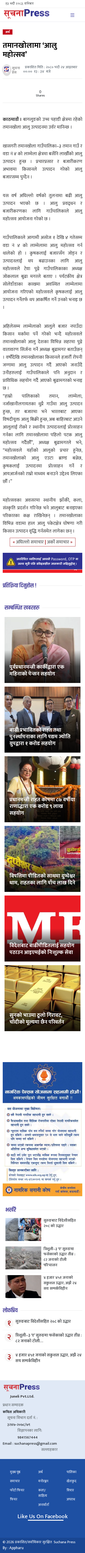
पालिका (71, 1472)
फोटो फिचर (17, 1490)
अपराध (71, 1499)
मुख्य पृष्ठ (15, 1472)
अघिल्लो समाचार (30, 542)
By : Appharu (13, 1548)
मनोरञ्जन (43, 1481)
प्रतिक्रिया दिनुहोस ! (19, 585)
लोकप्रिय (10, 1310)
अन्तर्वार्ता (43, 1505)
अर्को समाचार (58, 542)
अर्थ (7, 32)
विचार (70, 1490)
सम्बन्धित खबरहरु (22, 607)
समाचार (15, 1481)
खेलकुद (71, 1481)
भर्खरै (10, 1209)
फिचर (13, 1499)
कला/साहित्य (42, 1493)
